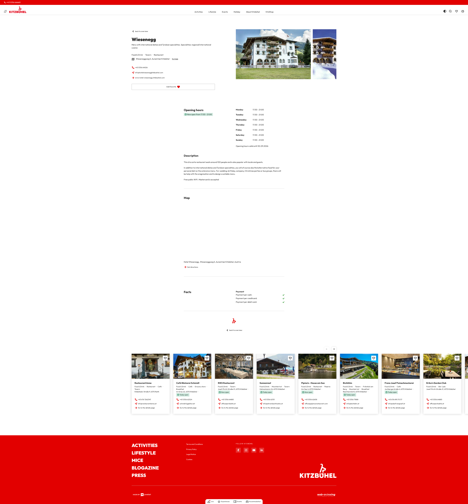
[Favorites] (165, 358)
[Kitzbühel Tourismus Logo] (17, 9)
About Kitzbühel (253, 12)
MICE (137, 460)
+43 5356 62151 (269, 399)
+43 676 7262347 (144, 399)
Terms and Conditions (194, 444)
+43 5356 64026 (141, 67)
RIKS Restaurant (226, 383)
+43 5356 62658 (311, 399)
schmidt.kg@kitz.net (187, 404)
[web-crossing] (326, 495)
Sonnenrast (265, 383)
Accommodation (255, 501)
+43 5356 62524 (186, 399)
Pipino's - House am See (313, 383)
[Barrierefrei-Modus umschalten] (445, 11)
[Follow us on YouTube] (253, 450)
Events (225, 12)
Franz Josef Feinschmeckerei (399, 383)
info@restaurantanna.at (147, 404)
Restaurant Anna (143, 383)
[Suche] (450, 11)
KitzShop (269, 12)
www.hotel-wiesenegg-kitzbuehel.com (150, 78)
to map (175, 59)
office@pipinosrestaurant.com (316, 404)
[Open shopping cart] (462, 11)
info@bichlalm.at (352, 404)
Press (139, 475)
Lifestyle (212, 12)
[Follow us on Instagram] (246, 450)
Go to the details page (146, 408)
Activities (199, 12)
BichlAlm (347, 383)
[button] (5, 11)
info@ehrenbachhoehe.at (273, 404)
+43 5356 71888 (352, 399)
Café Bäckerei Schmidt (187, 383)
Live (212, 501)
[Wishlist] (456, 11)
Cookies (189, 459)
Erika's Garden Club (436, 383)
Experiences (225, 501)
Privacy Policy (191, 449)
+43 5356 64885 (227, 399)
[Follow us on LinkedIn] (261, 450)
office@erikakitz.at (228, 404)
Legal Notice (191, 454)
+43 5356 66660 (13, 2)
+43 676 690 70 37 (395, 399)
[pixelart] (142, 495)
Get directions (192, 267)
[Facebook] (238, 450)
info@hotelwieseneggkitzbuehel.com (149, 72)
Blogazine (145, 468)
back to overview (141, 31)
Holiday (237, 12)
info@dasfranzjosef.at (396, 404)
